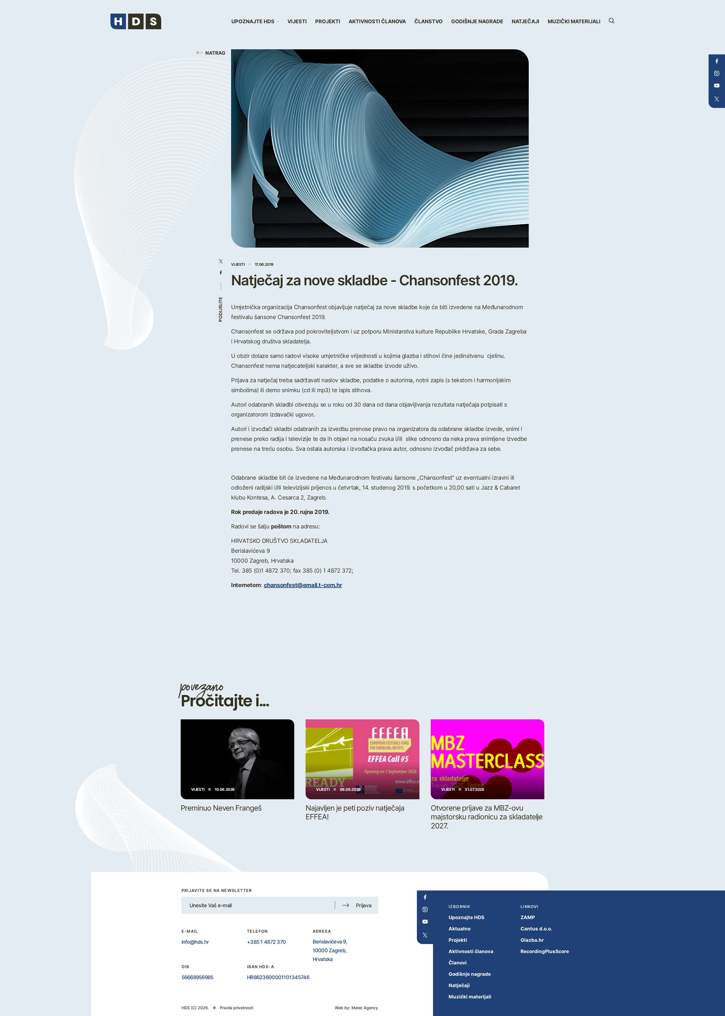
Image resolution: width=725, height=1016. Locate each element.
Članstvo (428, 21)
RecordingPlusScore (545, 951)
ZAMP (528, 917)
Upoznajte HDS (466, 917)
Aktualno (459, 928)
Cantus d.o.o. (536, 928)
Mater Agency (364, 1007)
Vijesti (297, 21)
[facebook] (716, 61)
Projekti (327, 21)
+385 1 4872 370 (266, 941)
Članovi (458, 962)
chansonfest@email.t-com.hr (303, 585)
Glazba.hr (532, 940)
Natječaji (525, 21)
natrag (215, 52)
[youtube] (716, 85)
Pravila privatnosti (236, 1007)
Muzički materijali (574, 21)
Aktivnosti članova (377, 21)
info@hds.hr (195, 941)
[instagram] (716, 73)
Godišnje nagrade (477, 21)
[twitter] (716, 99)
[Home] (135, 21)
